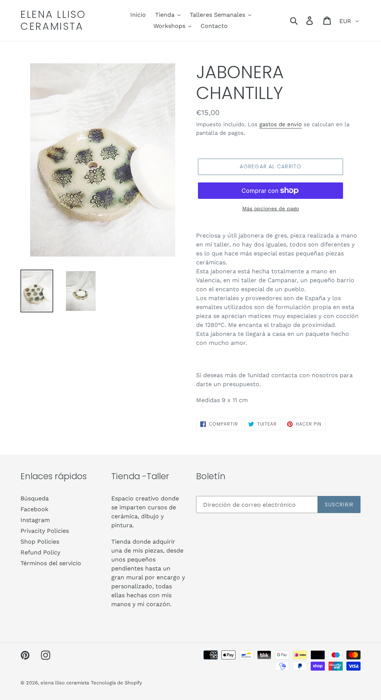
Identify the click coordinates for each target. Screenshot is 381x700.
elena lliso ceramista (53, 21)
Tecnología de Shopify (116, 682)
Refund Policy (40, 552)
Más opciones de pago (270, 208)
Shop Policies (39, 541)
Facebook (34, 509)
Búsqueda (34, 498)
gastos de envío (280, 124)
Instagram (35, 520)
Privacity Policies (44, 530)
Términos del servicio (50, 563)
